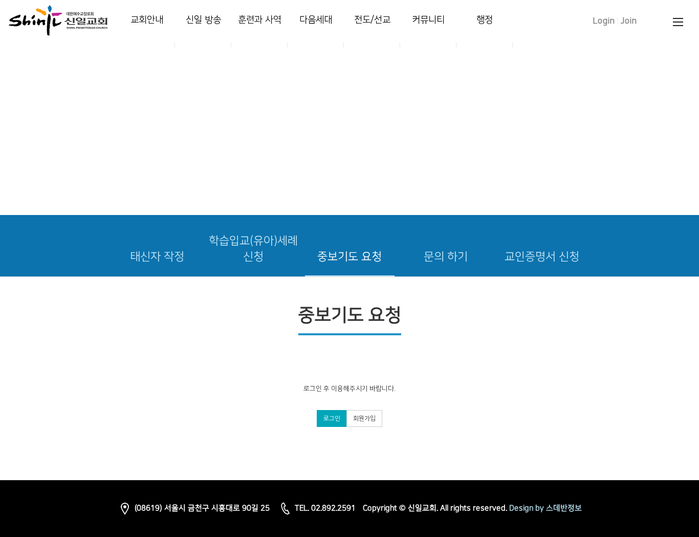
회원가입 (364, 418)
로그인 (331, 418)
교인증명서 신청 (542, 256)
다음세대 (315, 20)
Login (604, 21)
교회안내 (146, 20)
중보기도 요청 (349, 256)
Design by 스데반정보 (545, 508)
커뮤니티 (428, 20)
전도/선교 (372, 20)
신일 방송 (203, 20)
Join (629, 21)
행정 (484, 20)
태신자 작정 (157, 256)
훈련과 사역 (259, 20)
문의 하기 (446, 256)
